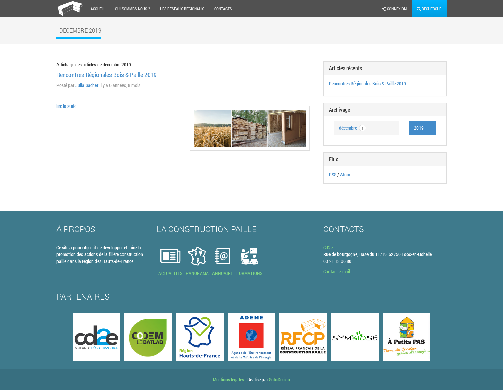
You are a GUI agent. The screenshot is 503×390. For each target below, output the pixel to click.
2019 (419, 128)
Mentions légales (228, 379)
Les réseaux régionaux (182, 8)
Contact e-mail (336, 271)
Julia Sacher (86, 85)
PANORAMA (197, 273)
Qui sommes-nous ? (132, 8)
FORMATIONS (249, 273)
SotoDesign (279, 379)
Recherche (431, 8)
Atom (345, 174)
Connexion (396, 8)
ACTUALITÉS (170, 273)
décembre (351, 128)
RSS (332, 174)
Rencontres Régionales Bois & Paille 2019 (106, 75)
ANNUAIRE (222, 273)
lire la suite (66, 106)
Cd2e (328, 247)
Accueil (98, 8)
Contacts (223, 8)
